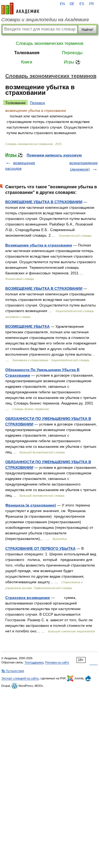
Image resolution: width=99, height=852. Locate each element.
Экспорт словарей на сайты (20, 678)
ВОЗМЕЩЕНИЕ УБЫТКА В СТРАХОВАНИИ (43, 202)
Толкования (26, 52)
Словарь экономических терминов (49, 43)
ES (81, 4)
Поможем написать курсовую (54, 155)
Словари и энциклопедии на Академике (45, 19)
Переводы (72, 52)
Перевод (37, 103)
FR (91, 4)
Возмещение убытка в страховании (38, 245)
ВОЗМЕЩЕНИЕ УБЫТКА (27, 326)
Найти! (87, 29)
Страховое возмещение (27, 597)
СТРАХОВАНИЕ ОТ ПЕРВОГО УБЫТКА (40, 548)
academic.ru (20, 8)
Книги (26, 62)
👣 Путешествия (12, 670)
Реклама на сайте (57, 662)
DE (72, 4)
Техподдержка (34, 662)
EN (62, 4)
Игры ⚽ (72, 62)
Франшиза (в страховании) (30, 505)
